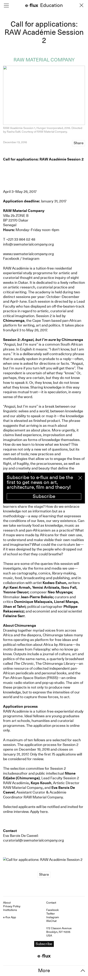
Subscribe (44, 496)
